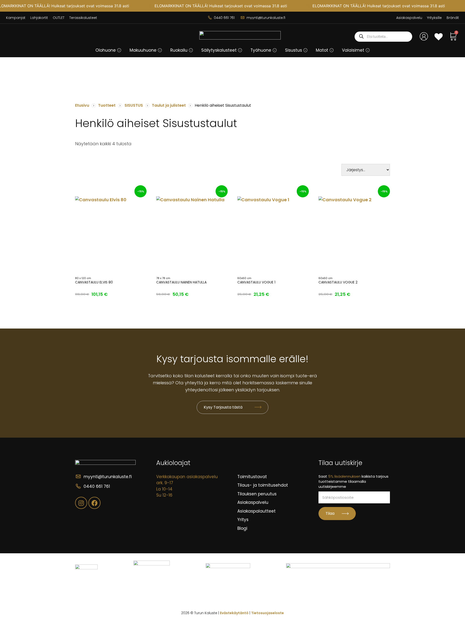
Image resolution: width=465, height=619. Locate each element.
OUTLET (58, 17)
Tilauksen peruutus (257, 494)
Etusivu (82, 105)
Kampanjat (15, 17)
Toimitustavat (252, 477)
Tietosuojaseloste (267, 613)
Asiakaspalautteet (256, 511)
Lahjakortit (39, 17)
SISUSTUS (133, 105)
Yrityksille (434, 17)
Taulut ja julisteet (169, 105)
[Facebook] (94, 503)
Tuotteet (107, 105)
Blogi (242, 528)
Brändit (453, 17)
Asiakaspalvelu (409, 17)
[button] (119, 50)
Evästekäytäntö (234, 613)
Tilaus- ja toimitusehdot (262, 485)
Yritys (242, 520)
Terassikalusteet (83, 17)
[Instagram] (81, 503)
